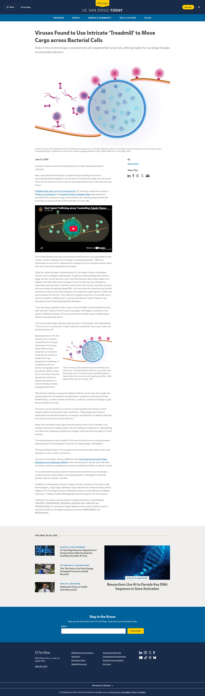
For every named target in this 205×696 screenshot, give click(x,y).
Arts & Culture (128, 18)
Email (64, 626)
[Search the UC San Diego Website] (199, 7)
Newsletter (75, 656)
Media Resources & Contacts (82, 653)
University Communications (113, 660)
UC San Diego (26, 7)
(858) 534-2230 (41, 666)
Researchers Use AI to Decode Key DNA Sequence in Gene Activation (137, 586)
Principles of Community (112, 653)
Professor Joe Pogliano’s (45, 194)
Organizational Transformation (114, 656)
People (76, 18)
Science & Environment (73, 547)
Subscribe (188, 7)
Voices (147, 18)
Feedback (142, 692)
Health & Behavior (137, 578)
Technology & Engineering (75, 565)
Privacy (134, 692)
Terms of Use (115, 692)
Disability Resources (79, 664)
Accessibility (125, 692)
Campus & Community (99, 18)
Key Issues (107, 664)
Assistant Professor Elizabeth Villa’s (75, 194)
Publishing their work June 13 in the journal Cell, (55, 191)
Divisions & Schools (101, 685)
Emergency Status (78, 660)
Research (59, 18)
